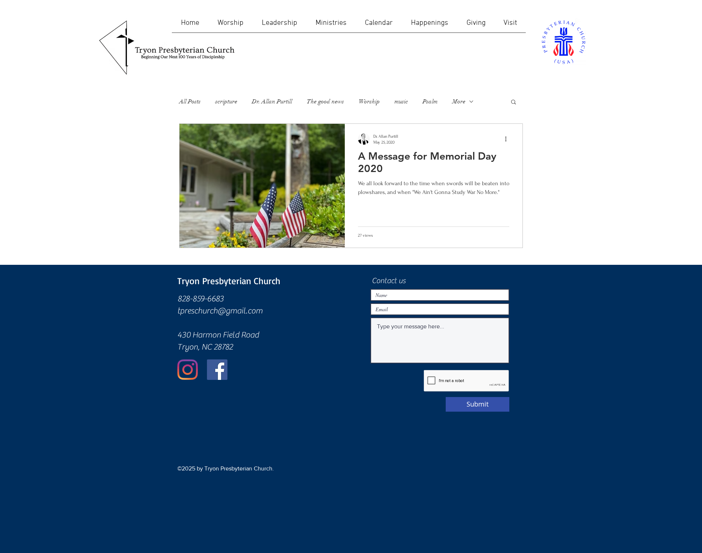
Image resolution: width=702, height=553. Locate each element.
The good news (325, 101)
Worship (369, 101)
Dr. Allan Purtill (272, 101)
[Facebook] (217, 369)
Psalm (430, 101)
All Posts (190, 101)
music (401, 101)
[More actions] (508, 138)
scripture (226, 101)
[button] (513, 102)
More (458, 101)
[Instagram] (187, 369)
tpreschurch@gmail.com (220, 311)
